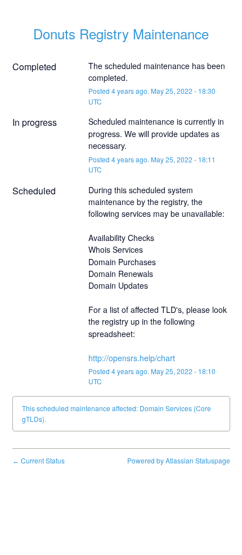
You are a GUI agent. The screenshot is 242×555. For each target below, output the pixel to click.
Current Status (38, 460)
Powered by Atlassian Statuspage (178, 460)
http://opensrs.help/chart (131, 357)
